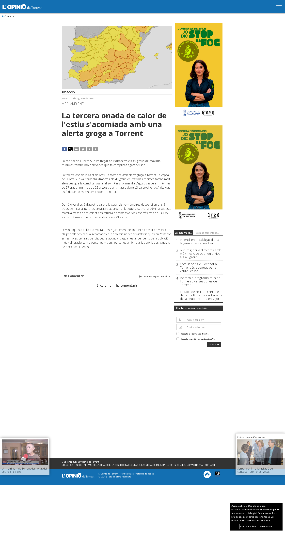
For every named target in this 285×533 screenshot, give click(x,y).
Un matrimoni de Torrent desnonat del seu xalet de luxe (24, 470)
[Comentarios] (83, 149)
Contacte (9, 16)
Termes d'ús (126, 473)
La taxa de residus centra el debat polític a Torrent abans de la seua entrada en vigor (201, 295)
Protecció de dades (144, 473)
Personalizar (266, 526)
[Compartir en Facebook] (64, 149)
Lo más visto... (183, 232)
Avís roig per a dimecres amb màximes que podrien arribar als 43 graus (201, 253)
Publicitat (80, 464)
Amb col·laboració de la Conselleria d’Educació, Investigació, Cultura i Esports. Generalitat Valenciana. (145, 464)
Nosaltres (67, 464)
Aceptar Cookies (248, 526)
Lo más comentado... (207, 232)
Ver (207, 334)
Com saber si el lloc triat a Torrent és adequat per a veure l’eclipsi (198, 267)
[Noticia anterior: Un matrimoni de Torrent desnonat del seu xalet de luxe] (89, 149)
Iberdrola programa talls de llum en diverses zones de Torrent (200, 281)
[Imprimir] (76, 149)
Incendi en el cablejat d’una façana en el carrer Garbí (199, 241)
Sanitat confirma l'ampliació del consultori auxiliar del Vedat (255, 470)
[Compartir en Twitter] (70, 149)
